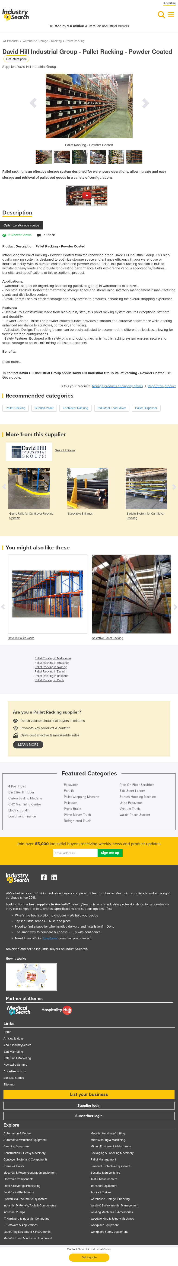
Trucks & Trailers (101, 1192)
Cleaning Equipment (16, 1146)
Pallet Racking (75, 41)
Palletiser (70, 803)
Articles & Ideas (13, 1038)
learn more (28, 745)
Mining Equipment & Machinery (111, 1146)
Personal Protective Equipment (110, 1166)
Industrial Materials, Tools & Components (29, 1205)
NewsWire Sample (15, 1065)
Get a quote (89, 1257)
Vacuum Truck (130, 809)
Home (7, 1032)
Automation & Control (17, 1133)
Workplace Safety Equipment (109, 1232)
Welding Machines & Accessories (112, 1212)
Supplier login (88, 1105)
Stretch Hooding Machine (138, 797)
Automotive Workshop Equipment (25, 1140)
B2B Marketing (13, 1052)
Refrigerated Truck (77, 821)
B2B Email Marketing (17, 1058)
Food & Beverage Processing (21, 1186)
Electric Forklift (18, 810)
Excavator (71, 785)
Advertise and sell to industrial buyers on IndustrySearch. (47, 949)
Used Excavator (131, 803)
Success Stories (13, 1078)
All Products (11, 41)
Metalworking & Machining (108, 1140)
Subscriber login (88, 1116)
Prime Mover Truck (77, 815)
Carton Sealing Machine (25, 798)
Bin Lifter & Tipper (21, 792)
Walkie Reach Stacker (135, 815)
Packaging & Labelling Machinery (112, 1153)
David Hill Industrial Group (36, 67)
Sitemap (8, 1084)
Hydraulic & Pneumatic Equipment (25, 1199)
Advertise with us (14, 1071)
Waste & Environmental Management (114, 1205)
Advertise (169, 3)
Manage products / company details (117, 386)
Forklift (69, 791)
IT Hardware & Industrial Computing (26, 1219)
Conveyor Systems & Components (25, 1159)
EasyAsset (50, 938)
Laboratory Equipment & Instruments (27, 1232)
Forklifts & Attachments (18, 1192)
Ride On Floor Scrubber (137, 785)
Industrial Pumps (14, 1212)
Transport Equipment (104, 1186)
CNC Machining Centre (24, 804)
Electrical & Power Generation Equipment (29, 1173)
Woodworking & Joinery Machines (112, 1219)
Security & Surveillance (105, 1173)
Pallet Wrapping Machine (81, 797)
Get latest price (16, 59)
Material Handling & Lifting (108, 1133)
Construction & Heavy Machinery (24, 1153)
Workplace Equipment (105, 1225)
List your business (89, 1094)
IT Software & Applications (20, 1225)
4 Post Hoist (17, 786)
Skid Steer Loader (132, 791)
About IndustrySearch (17, 1045)
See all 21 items (65, 450)
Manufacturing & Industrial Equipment (27, 1238)
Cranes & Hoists (13, 1166)
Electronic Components (18, 1179)
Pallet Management (103, 1159)
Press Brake (72, 809)
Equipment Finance (22, 816)
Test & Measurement (104, 1179)
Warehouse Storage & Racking (42, 41)
